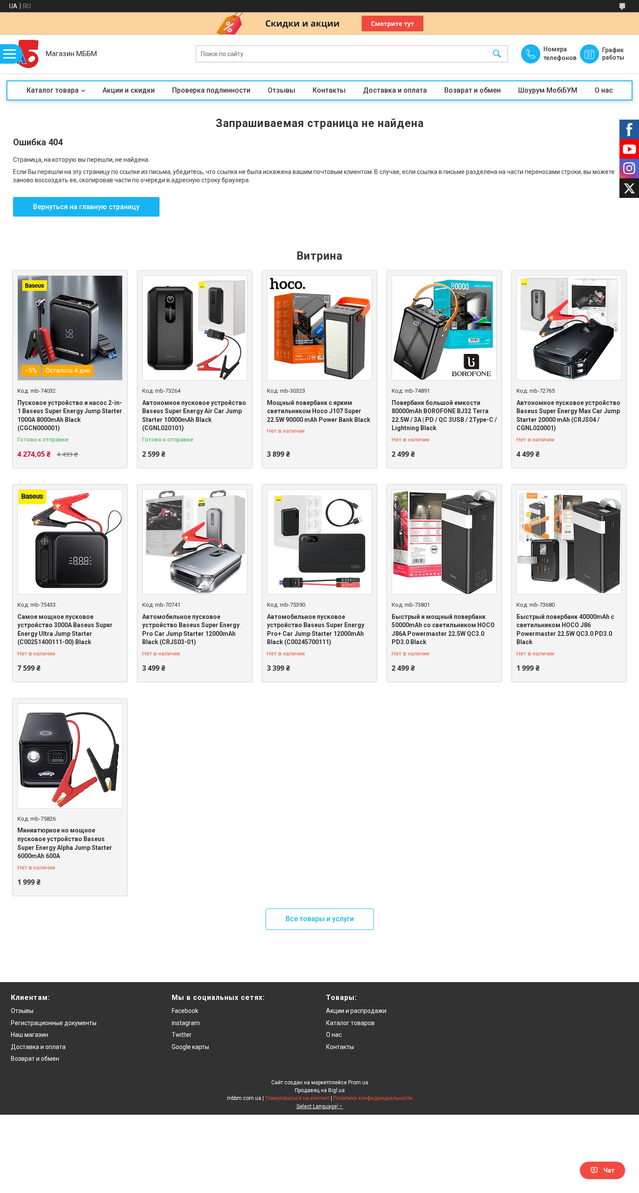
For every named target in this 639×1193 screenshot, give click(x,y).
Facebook (185, 1010)
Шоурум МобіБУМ (547, 90)
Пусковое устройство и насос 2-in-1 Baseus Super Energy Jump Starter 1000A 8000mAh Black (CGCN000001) (69, 415)
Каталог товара (53, 90)
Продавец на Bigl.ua (320, 1090)
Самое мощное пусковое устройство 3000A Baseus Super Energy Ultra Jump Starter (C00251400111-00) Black (65, 629)
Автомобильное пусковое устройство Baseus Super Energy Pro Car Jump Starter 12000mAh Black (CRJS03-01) (191, 629)
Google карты (190, 1046)
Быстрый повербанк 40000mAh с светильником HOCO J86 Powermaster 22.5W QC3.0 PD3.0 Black (565, 629)
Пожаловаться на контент (297, 1098)
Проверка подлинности (211, 90)
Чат (609, 1170)
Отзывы (281, 90)
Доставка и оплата (395, 90)
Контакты (329, 90)
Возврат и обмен (472, 90)
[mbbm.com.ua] (24, 54)
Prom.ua (358, 1082)
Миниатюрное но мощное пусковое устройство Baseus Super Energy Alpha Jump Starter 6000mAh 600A (64, 843)
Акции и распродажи (356, 1010)
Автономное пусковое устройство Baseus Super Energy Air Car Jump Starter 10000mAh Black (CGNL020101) (194, 415)
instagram (186, 1022)
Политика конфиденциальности (373, 1098)
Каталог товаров (350, 1022)
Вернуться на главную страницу (86, 207)
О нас (604, 90)
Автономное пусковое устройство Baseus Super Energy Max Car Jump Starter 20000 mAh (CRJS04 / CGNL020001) (568, 415)
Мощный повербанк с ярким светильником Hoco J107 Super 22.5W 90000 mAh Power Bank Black (318, 411)
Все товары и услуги (320, 919)
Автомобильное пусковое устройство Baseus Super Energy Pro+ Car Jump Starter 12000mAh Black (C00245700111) (315, 629)
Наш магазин (29, 1034)
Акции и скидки (129, 90)
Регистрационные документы (54, 1022)
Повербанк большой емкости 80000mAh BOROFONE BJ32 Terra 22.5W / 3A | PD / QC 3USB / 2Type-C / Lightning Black (444, 415)
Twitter (182, 1034)
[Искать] (496, 54)
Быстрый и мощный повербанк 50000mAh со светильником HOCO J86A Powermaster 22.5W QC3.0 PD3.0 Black (443, 629)
